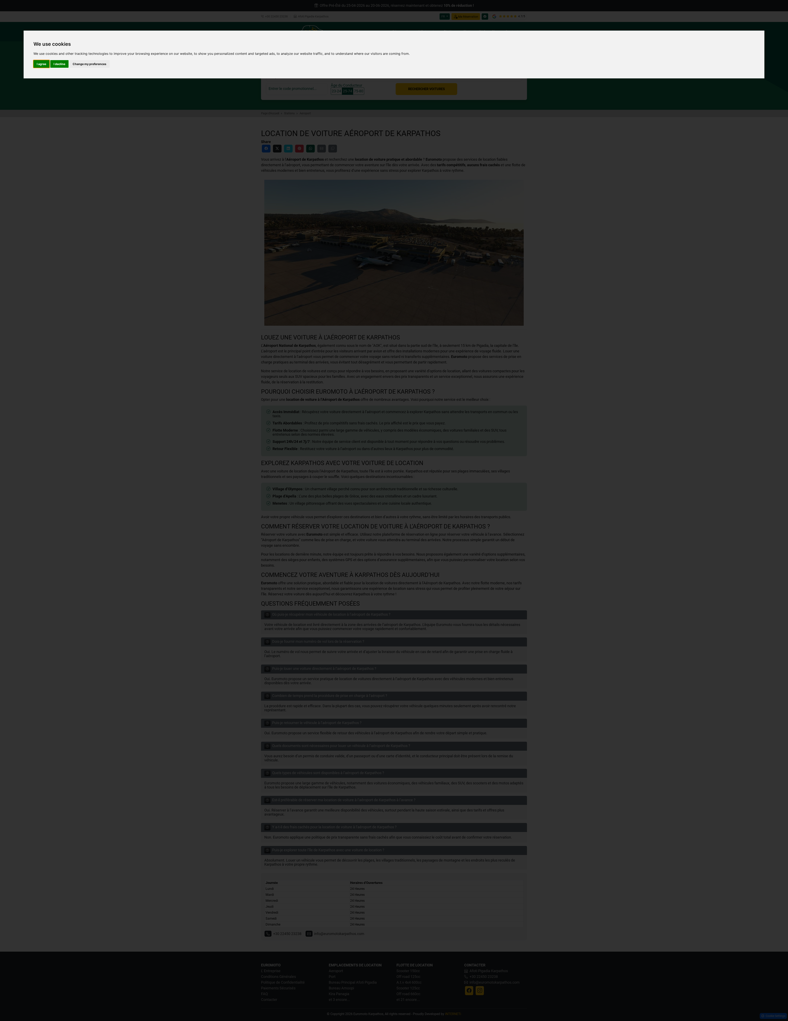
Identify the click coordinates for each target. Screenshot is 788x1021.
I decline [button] (59, 64)
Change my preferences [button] (89, 64)
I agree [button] (41, 64)
